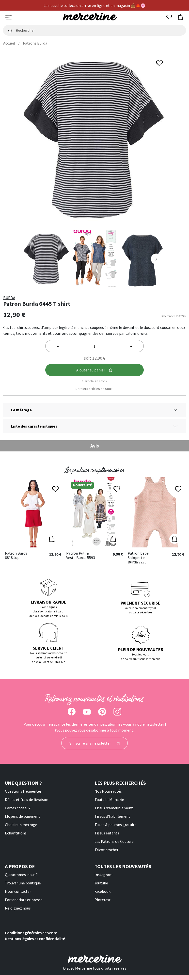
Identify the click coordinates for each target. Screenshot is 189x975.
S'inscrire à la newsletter (90, 743)
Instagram (103, 874)
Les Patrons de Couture (114, 841)
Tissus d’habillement (112, 816)
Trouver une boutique (23, 882)
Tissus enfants (106, 833)
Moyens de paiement (22, 816)
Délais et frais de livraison (26, 799)
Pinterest (102, 899)
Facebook (102, 891)
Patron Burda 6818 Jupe (16, 555)
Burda (9, 297)
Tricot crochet (106, 849)
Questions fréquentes (23, 791)
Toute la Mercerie (109, 799)
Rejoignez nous (18, 908)
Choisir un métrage (21, 824)
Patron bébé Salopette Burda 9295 (138, 557)
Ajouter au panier (90, 370)
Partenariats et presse (24, 899)
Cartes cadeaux (17, 807)
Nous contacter (18, 891)
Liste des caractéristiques (34, 426)
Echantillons (16, 833)
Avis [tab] (94, 446)
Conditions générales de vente (31, 932)
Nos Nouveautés (108, 791)
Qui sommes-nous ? (21, 874)
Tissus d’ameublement (113, 807)
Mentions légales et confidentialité (35, 938)
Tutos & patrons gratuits (115, 824)
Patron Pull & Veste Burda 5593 (80, 555)
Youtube (101, 882)
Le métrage (21, 409)
